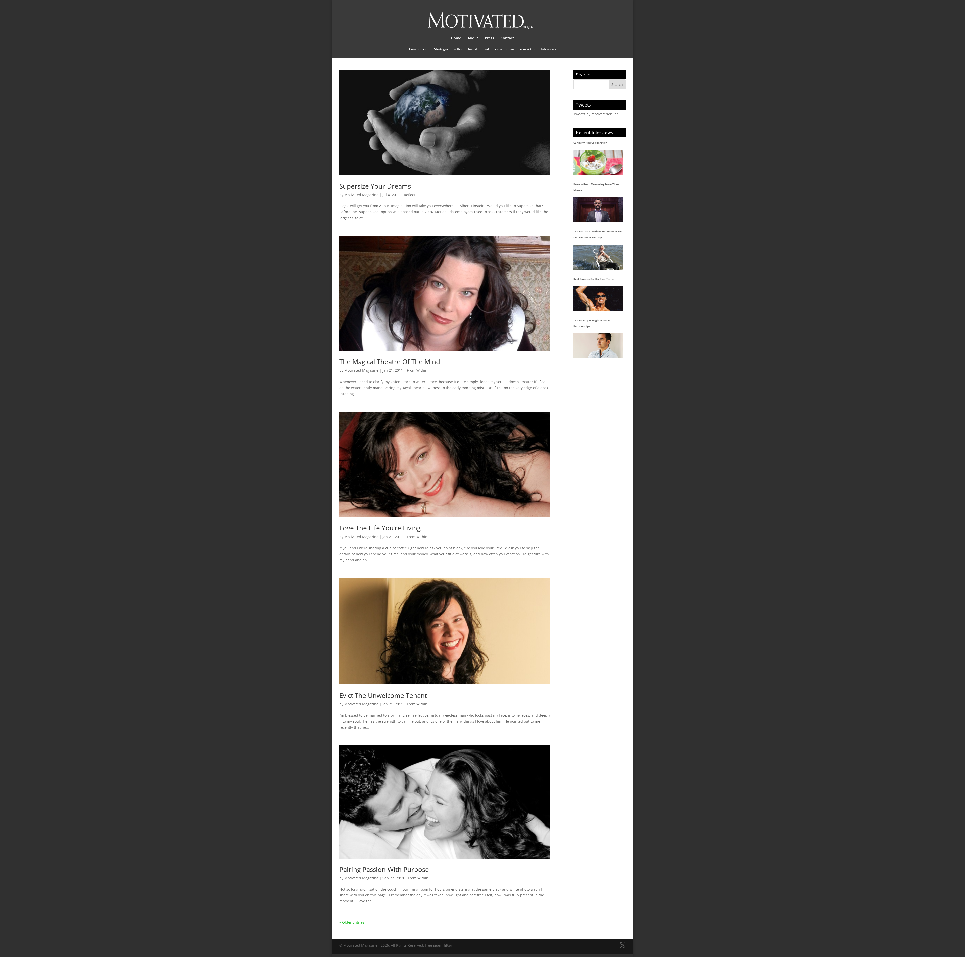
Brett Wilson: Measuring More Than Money (596, 187)
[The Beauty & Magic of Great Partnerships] (598, 345)
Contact (507, 38)
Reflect (458, 49)
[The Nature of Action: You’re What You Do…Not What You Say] (598, 257)
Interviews (548, 49)
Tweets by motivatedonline (596, 114)
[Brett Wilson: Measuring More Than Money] (598, 209)
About (473, 38)
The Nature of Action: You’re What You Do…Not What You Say (598, 234)
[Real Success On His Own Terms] (598, 298)
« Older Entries (351, 922)
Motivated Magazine (361, 194)
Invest (472, 49)
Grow (510, 49)
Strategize (441, 49)
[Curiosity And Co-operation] (598, 162)
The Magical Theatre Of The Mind (389, 361)
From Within (527, 49)
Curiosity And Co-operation (590, 142)
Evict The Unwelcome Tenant (383, 695)
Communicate (419, 49)
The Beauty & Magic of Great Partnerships (591, 323)
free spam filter (438, 945)
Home (456, 38)
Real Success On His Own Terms (593, 279)
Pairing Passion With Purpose (384, 869)
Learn (497, 49)
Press (489, 38)
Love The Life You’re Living (380, 528)
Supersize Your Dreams (375, 186)
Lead (485, 49)
